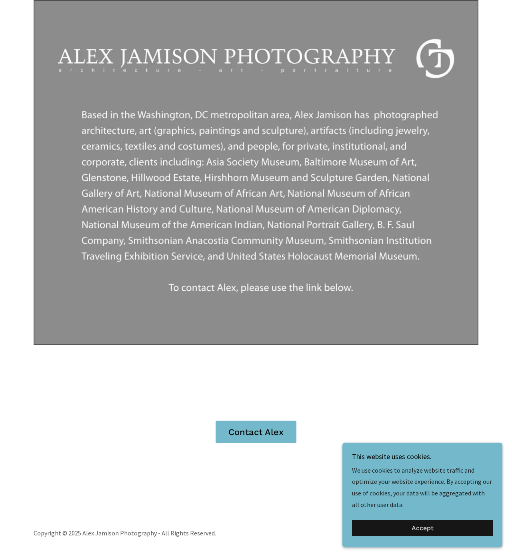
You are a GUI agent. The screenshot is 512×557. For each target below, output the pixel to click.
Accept (423, 528)
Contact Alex (256, 432)
